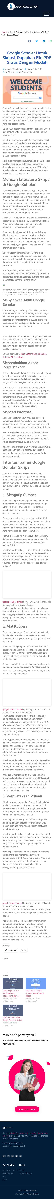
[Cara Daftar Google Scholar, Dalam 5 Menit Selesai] (36, 983)
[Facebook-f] (8, 1156)
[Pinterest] (16, 1156)
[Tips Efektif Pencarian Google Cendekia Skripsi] (13, 1010)
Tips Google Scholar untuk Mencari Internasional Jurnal (11, 993)
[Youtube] (12, 1156)
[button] (29, 41)
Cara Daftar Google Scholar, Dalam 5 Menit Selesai (35, 993)
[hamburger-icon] (46, 14)
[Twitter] (4, 1156)
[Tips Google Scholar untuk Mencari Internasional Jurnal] (13, 983)
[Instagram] (20, 1156)
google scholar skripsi (13, 602)
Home (4, 32)
